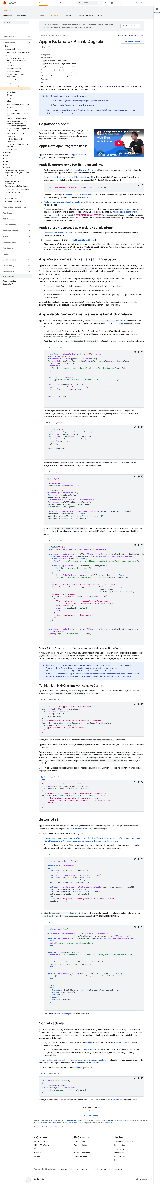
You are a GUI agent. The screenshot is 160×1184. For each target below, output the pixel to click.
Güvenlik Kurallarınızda (93, 1050)
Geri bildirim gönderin (132, 41)
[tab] (48, 347)
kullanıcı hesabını (61, 1014)
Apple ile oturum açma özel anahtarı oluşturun (63, 202)
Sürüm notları (119, 1152)
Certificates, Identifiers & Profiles (82, 170)
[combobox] (90, 3)
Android (64, 1169)
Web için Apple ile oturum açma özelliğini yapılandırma (66, 177)
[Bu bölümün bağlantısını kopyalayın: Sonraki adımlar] (67, 1023)
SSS (115, 1160)
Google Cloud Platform (101, 1169)
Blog (130, 3)
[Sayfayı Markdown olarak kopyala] (49, 47)
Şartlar (36, 1179)
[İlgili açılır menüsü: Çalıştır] (74, 15)
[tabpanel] (94, 378)
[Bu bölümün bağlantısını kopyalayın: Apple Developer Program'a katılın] (41, 149)
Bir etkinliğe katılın (80, 1156)
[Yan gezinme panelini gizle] (28, 1179)
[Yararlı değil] (142, 35)
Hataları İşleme (117, 1100)
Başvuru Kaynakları (86, 15)
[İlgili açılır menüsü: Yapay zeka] (46, 15)
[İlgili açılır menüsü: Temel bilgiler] (29, 15)
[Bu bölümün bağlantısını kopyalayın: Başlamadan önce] (71, 124)
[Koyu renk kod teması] (142, 185)
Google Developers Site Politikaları (46, 1123)
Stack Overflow (119, 1145)
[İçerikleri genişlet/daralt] (52, 54)
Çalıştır (68, 15)
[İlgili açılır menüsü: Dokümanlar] (51, 3)
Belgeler (7, 10)
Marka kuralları (119, 1156)
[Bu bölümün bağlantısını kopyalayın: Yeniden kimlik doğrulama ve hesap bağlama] (104, 685)
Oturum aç (153, 3)
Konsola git (140, 3)
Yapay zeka (39, 15)
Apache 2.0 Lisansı (114, 1120)
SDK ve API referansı (41, 1145)
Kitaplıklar (37, 1152)
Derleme (27, 3)
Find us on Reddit (80, 1145)
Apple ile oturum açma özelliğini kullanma (61, 110)
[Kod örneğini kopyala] (142, 352)
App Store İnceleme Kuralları (77, 829)
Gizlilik (43, 1179)
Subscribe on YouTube (82, 1152)
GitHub (37, 1156)
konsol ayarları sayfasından (80, 195)
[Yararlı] (139, 35)
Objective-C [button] (59, 347)
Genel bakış (7, 15)
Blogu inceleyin (79, 1141)
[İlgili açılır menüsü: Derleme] (34, 3)
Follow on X (78, 1149)
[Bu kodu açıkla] (139, 185)
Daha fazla (60, 3)
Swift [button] (48, 347)
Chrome (74, 1169)
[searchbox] (16, 22)
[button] (14, 36)
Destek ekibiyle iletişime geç (124, 1141)
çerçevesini (109, 321)
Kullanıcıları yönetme (122, 1042)
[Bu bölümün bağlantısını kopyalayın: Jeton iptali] (60, 819)
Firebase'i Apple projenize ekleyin (58, 233)
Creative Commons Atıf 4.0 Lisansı (78, 1120)
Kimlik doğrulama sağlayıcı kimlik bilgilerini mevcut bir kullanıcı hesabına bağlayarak (73, 1060)
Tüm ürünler (119, 1169)
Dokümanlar (43, 3)
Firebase (42, 35)
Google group (119, 1149)
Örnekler (101, 15)
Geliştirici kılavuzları (41, 1141)
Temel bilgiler (21, 15)
